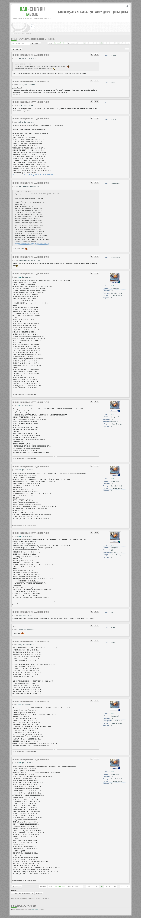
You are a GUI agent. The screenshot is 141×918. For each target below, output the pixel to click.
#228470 (15, 763)
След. (127, 43)
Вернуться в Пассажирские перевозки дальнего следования (30, 898)
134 (110, 43)
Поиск (37, 43)
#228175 (15, 58)
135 (114, 43)
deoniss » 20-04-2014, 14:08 (23, 64)
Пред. (50, 43)
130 (93, 43)
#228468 (15, 705)
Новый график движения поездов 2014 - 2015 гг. (33, 39)
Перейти (39, 893)
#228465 (15, 630)
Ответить (17, 49)
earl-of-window (34, 909)
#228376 (15, 405)
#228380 (15, 536)
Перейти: (14, 890)
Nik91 (19, 277)
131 (97, 43)
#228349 (15, 186)
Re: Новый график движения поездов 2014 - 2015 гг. (30, 55)
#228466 (15, 645)
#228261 (15, 105)
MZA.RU (32, 14)
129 (88, 43)
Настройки (43, 886)
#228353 (15, 260)
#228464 (15, 615)
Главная (62, 11)
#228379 (15, 470)
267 (122, 43)
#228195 (15, 85)
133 (106, 43)
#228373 (15, 277)
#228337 (15, 122)
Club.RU (32, 9)
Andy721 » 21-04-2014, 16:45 (23, 192)
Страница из (73, 43)
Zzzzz (14, 626)
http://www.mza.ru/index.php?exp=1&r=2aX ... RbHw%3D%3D (32, 175)
